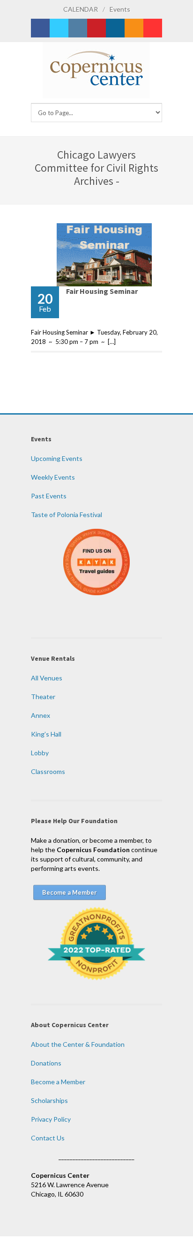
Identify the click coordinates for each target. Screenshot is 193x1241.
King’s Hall (46, 734)
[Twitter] (59, 28)
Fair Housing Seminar (102, 291)
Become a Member (58, 1082)
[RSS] (134, 28)
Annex (40, 715)
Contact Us (48, 1138)
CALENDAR (80, 9)
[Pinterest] (96, 28)
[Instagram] (77, 28)
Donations (46, 1063)
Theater (43, 697)
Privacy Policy (51, 1119)
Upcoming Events (56, 458)
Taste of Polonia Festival (66, 514)
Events (120, 9)
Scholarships (49, 1100)
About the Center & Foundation (78, 1044)
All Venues (46, 678)
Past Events (49, 496)
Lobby (40, 753)
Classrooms (48, 771)
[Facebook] (40, 28)
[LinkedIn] (115, 28)
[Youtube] (152, 28)
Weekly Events (53, 477)
